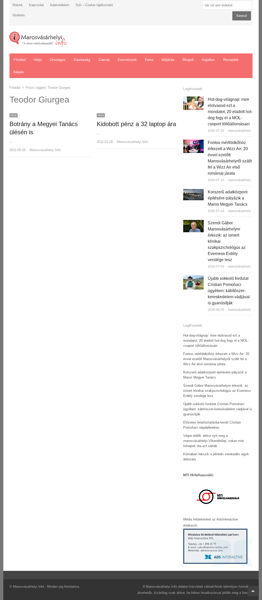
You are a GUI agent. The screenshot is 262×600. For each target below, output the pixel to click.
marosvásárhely (239, 130)
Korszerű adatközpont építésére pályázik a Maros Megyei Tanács (227, 198)
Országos (58, 60)
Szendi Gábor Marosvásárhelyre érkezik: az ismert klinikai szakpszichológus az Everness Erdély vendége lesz (217, 391)
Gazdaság (82, 60)
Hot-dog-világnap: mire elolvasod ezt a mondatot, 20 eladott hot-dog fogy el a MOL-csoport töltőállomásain (230, 111)
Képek (19, 72)
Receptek (230, 60)
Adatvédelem (59, 5)
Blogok (188, 60)
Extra (149, 60)
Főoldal (20, 60)
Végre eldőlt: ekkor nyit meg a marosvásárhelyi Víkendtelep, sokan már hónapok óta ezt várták (213, 441)
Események (127, 60)
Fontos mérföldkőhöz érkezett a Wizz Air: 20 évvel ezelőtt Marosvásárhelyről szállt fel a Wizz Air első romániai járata (216, 359)
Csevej (104, 60)
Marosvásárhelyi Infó (45, 150)
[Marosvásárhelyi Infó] (38, 39)
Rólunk (18, 5)
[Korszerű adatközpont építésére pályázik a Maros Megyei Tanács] (193, 192)
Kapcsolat (36, 5)
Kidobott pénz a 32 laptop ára (136, 123)
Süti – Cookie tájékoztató (94, 5)
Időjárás (167, 60)
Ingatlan (208, 60)
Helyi (38, 60)
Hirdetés (19, 15)
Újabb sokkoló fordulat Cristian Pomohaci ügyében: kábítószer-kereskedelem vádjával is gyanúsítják (229, 290)
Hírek (13, 115)
